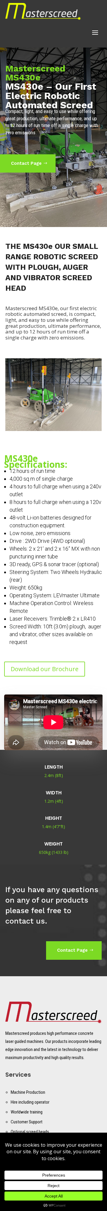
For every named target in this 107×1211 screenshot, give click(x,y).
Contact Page (26, 163)
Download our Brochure (44, 669)
